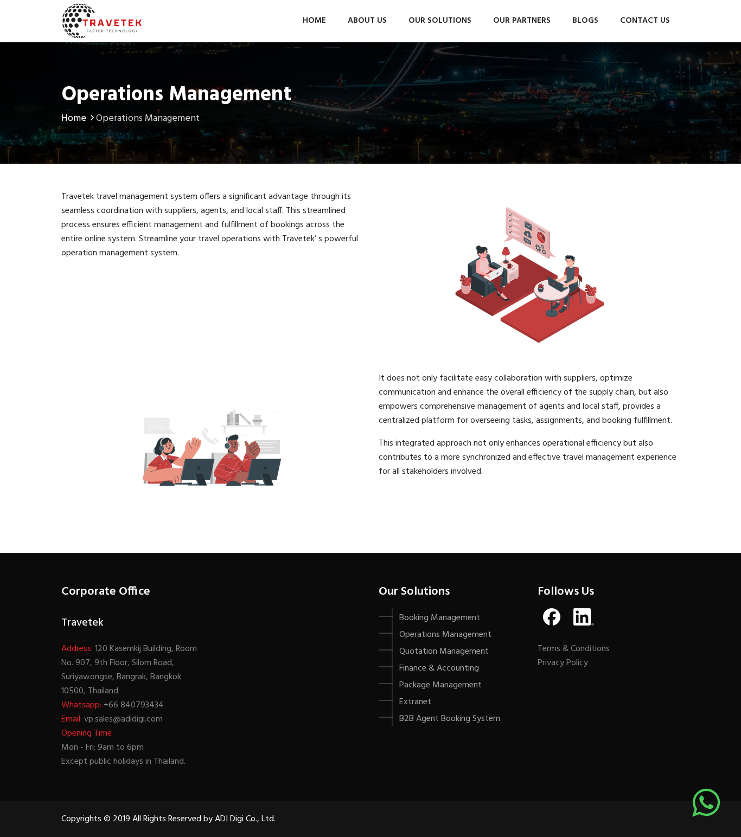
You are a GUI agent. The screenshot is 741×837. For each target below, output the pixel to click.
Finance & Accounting (439, 668)
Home (314, 20)
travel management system (146, 197)
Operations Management (445, 635)
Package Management (440, 685)
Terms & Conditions (574, 649)
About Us (367, 20)
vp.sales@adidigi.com (123, 719)
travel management (599, 457)
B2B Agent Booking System (449, 719)
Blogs (585, 20)
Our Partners (522, 20)
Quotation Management (444, 652)
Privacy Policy (563, 663)
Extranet (415, 702)
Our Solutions (439, 20)
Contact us (645, 20)
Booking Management (439, 618)
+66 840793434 (134, 705)
